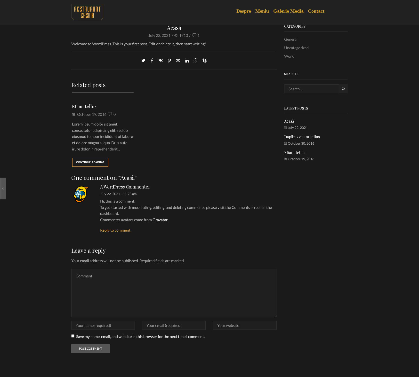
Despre (245, 11)
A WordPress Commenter (125, 187)
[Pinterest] (169, 61)
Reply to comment (115, 230)
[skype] (203, 61)
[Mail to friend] (178, 61)
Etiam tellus (84, 106)
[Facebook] (152, 61)
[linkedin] (186, 61)
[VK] (160, 61)
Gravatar (160, 219)
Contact (316, 11)
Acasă (289, 121)
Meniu (264, 11)
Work (289, 56)
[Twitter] (144, 61)
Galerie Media (290, 11)
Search (343, 88)
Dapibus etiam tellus (302, 136)
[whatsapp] (195, 61)
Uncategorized (296, 47)
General (291, 39)
